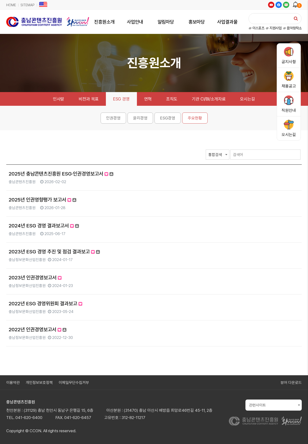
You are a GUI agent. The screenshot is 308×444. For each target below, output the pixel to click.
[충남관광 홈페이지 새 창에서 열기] (292, 421)
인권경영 (113, 118)
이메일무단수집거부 (74, 382)
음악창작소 (294, 28)
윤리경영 (140, 118)
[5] (295, 4)
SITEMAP (27, 5)
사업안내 (135, 22)
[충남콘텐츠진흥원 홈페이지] (253, 421)
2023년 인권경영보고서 (33, 278)
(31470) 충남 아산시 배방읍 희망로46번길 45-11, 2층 (168, 410)
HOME (11, 5)
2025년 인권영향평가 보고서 (38, 200)
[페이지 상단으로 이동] (297, 433)
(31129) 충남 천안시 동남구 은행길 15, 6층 (58, 410)
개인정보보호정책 (39, 382)
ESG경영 (167, 118)
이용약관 (13, 382)
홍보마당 (196, 22)
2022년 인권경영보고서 (33, 329)
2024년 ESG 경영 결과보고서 (39, 226)
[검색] (296, 18)
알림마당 (166, 22)
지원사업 (275, 28)
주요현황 (195, 118)
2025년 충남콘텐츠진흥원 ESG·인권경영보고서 (56, 174)
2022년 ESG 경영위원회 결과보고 (43, 303)
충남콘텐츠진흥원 (20, 402)
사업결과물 (227, 22)
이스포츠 (257, 28)
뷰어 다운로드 (291, 382)
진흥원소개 (104, 22)
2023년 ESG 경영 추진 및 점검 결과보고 (50, 252)
